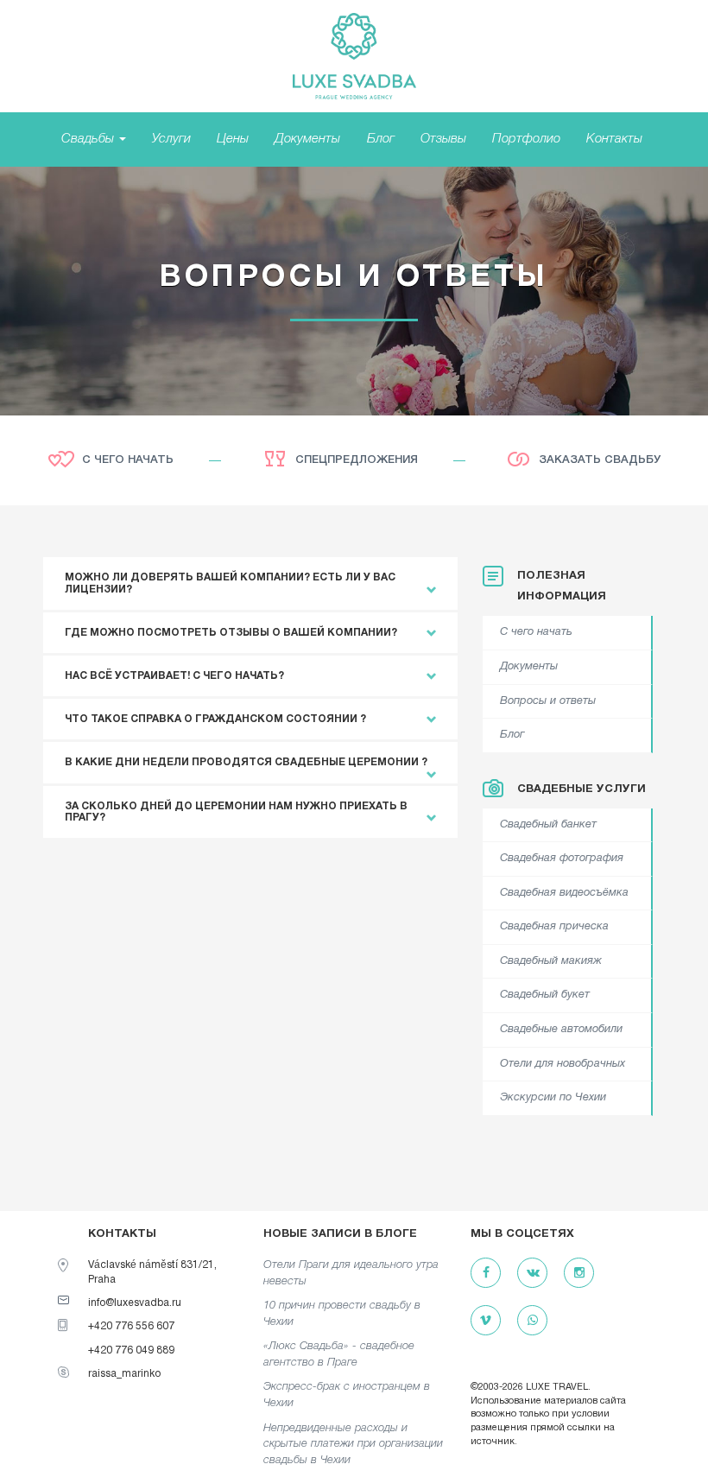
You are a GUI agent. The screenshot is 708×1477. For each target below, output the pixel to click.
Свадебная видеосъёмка (564, 893)
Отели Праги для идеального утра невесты (351, 1273)
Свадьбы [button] (89, 139)
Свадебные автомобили (561, 1029)
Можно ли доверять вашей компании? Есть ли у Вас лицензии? (230, 583)
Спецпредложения (356, 460)
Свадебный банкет (548, 825)
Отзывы (443, 139)
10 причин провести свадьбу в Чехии (341, 1314)
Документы (307, 139)
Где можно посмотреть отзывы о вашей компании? (231, 632)
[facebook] (485, 1273)
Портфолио (526, 139)
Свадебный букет (545, 995)
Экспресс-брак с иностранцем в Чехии (346, 1395)
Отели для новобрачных (562, 1064)
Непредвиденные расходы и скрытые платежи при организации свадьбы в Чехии (353, 1444)
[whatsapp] (532, 1321)
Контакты (614, 139)
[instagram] (579, 1273)
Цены (233, 139)
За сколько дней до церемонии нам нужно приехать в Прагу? (236, 812)
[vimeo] (485, 1321)
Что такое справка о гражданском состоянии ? (215, 719)
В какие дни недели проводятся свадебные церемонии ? (246, 762)
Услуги (171, 139)
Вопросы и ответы (548, 701)
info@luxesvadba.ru (134, 1303)
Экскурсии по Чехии (553, 1098)
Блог (381, 139)
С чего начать (128, 460)
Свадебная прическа (554, 927)
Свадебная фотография (561, 858)
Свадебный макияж (551, 961)
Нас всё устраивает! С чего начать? (174, 676)
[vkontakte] (532, 1273)
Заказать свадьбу (600, 460)
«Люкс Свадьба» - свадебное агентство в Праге (338, 1354)
